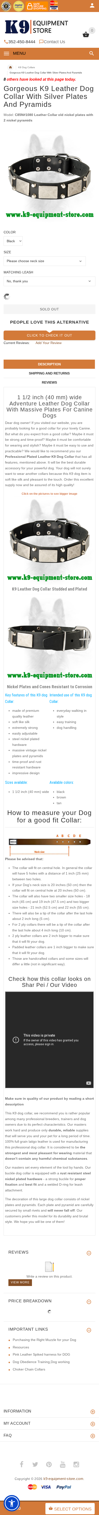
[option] (49, 176)
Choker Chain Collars (29, 1369)
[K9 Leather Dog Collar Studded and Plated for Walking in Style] (49, 540)
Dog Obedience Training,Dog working (41, 1362)
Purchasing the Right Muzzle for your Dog (44, 1340)
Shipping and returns (49, 373)
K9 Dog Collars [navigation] (26, 67)
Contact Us (54, 41)
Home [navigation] (10, 67)
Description (49, 364)
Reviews (49, 382)
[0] (85, 37)
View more (20, 1282)
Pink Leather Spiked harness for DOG (41, 1354)
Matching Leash (18, 272)
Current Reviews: (17, 343)
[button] (91, 53)
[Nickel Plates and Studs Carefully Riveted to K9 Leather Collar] (49, 638)
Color (10, 232)
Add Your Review (49, 343)
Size (7, 252)
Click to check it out (49, 335)
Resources (21, 1347)
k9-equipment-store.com (63, 1479)
